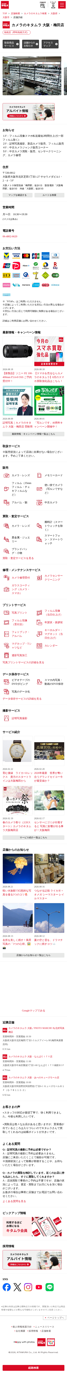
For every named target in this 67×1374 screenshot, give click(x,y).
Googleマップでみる (33, 1010)
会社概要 (20, 1330)
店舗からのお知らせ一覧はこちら (33, 955)
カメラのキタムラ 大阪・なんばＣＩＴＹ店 (30, 1056)
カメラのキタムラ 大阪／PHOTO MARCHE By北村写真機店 (36, 1030)
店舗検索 (43, 2)
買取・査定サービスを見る (18, 558)
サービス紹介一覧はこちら (33, 837)
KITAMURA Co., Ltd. (27, 1352)
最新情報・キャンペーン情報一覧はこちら (33, 434)
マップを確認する (17, 195)
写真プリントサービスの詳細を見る (23, 662)
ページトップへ (55, 1317)
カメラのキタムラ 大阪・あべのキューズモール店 (33, 1077)
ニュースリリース (44, 1326)
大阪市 (6, 17)
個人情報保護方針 (22, 1326)
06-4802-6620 (10, 236)
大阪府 (54, 13)
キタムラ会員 (53, 2)
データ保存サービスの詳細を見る (22, 698)
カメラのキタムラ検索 (35, 13)
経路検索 (33, 1367)
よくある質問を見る (14, 1201)
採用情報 (33, 1330)
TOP (5, 13)
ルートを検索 (49, 195)
